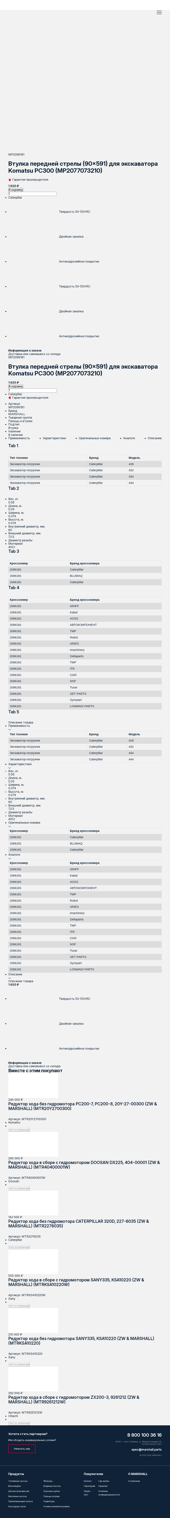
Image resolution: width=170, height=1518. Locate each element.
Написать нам (22, 1448)
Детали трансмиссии (18, 1491)
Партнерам (89, 1486)
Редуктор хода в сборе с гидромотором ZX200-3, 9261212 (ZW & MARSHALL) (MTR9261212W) (73, 1399)
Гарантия (102, 1486)
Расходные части (17, 1506)
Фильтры (47, 1481)
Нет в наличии (19, 1129)
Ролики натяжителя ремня (56, 1506)
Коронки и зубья (51, 1491)
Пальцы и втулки (51, 1496)
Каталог (88, 1481)
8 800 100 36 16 (144, 1435)
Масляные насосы (17, 1496)
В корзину (16, 189)
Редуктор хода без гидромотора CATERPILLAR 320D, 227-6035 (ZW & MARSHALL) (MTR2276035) (78, 1223)
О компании (134, 1481)
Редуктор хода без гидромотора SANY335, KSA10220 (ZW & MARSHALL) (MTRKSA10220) (81, 1341)
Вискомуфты (14, 1486)
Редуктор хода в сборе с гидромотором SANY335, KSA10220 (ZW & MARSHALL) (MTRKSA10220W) (76, 1282)
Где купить (103, 1481)
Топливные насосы (18, 1481)
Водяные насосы (52, 1486)
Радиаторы (49, 1501)
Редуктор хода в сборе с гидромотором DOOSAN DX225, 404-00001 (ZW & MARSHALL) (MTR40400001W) (84, 1165)
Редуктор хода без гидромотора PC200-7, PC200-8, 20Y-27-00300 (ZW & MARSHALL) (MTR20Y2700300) (82, 1106)
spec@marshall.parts (146, 1449)
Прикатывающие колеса (20, 1501)
